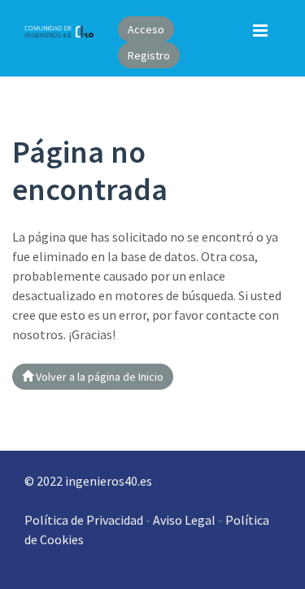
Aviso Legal (183, 520)
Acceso (146, 29)
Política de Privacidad (83, 520)
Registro (149, 55)
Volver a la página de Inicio (98, 376)
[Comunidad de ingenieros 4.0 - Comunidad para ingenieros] (59, 30)
